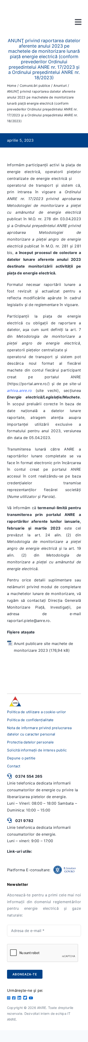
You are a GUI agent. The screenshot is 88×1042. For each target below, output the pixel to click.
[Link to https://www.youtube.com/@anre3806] (31, 998)
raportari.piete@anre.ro (28, 620)
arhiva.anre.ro (19, 390)
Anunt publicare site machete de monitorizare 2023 (43, 647)
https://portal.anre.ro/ (28, 383)
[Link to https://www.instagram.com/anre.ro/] (8, 998)
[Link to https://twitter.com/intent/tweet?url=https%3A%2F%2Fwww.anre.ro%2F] (25, 998)
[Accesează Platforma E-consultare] (64, 870)
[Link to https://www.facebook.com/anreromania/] (13, 998)
